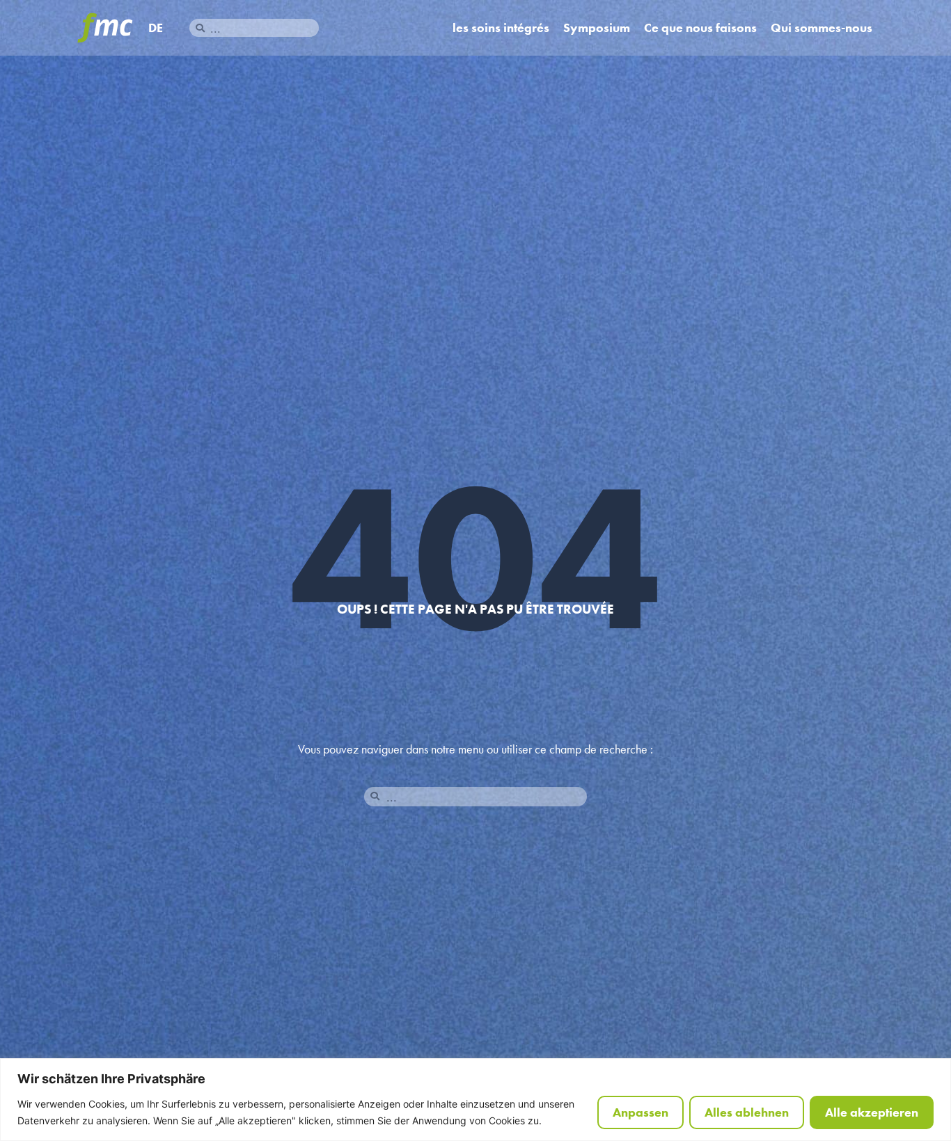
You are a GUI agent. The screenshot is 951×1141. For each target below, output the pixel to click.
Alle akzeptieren (871, 1112)
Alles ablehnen (747, 1112)
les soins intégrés (501, 28)
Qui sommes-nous (821, 28)
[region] (475, 1099)
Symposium (596, 28)
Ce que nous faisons (700, 28)
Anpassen (640, 1112)
